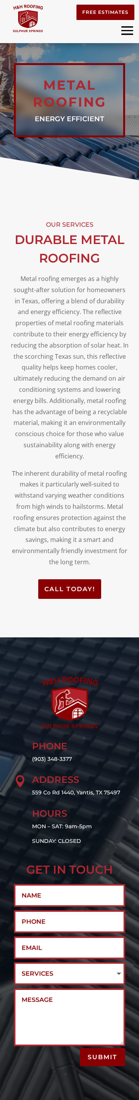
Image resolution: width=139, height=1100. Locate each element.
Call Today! (69, 589)
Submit (102, 1057)
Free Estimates (105, 12)
